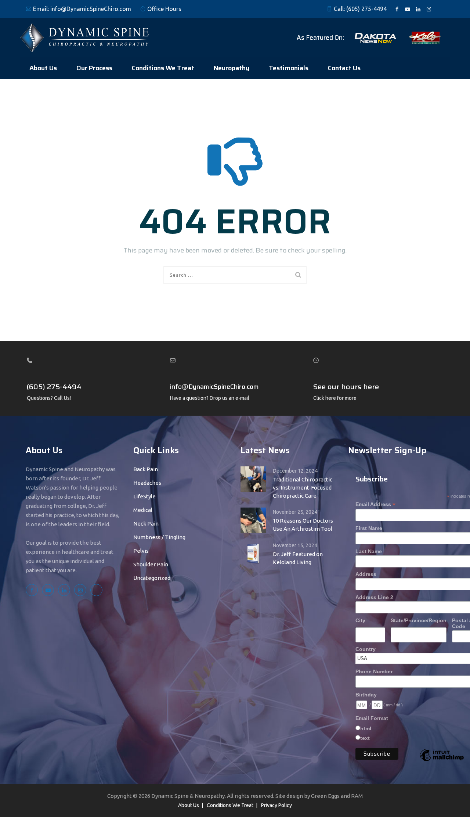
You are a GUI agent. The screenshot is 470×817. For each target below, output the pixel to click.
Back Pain (145, 469)
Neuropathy (231, 68)
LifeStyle (144, 496)
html (365, 728)
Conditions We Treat (163, 68)
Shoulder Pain (150, 564)
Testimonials (288, 68)
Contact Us (344, 68)
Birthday (366, 695)
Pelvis (141, 551)
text (365, 738)
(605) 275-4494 (366, 9)
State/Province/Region (418, 620)
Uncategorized (151, 578)
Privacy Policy (276, 805)
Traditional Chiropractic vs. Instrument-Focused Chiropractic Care (302, 487)
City (360, 620)
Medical (142, 510)
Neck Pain (146, 523)
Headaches (147, 483)
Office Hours (164, 9)
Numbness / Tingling (159, 537)
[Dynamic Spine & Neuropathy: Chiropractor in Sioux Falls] (84, 37)
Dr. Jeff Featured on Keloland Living (298, 558)
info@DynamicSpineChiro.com (90, 9)
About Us (43, 68)
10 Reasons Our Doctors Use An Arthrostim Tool (303, 524)
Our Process (94, 68)
